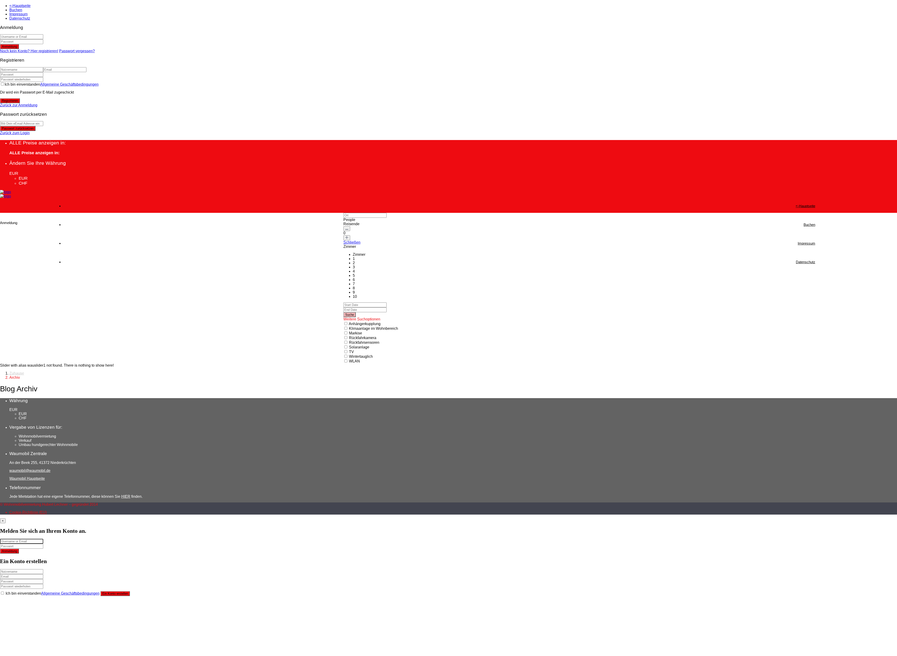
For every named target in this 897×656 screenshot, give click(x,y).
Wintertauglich (361, 356)
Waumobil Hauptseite (27, 479)
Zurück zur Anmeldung (18, 105)
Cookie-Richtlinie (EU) (28, 512)
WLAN (354, 361)
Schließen (351, 242)
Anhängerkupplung (365, 324)
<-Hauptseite (20, 6)
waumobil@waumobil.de (29, 471)
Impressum (18, 14)
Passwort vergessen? (77, 51)
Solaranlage (359, 347)
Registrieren (10, 100)
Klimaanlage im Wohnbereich (373, 328)
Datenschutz (19, 18)
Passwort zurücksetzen (18, 128)
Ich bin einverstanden (52, 84)
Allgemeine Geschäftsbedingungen (69, 84)
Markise (355, 333)
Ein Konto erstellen (115, 593)
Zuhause (16, 373)
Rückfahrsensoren (364, 342)
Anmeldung (9, 46)
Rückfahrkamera (362, 338)
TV (351, 352)
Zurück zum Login (15, 133)
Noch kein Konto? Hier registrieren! (29, 51)
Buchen (15, 10)
